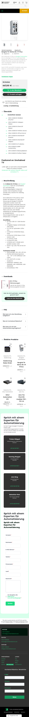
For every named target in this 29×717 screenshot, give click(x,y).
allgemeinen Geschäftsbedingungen (14, 597)
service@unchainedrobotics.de (9, 642)
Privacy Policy (9, 622)
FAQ (16, 659)
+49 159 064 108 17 (14, 466)
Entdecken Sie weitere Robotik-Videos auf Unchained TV (14, 171)
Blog (16, 662)
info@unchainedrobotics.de (8, 649)
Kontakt (24, 11)
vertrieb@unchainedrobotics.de (10, 634)
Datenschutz (16, 712)
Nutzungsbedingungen (8, 712)
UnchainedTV (18, 664)
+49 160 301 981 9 (14, 448)
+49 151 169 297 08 (14, 486)
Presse (16, 661)
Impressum (23, 712)
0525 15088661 (6, 632)
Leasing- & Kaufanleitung (11, 106)
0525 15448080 (5, 640)
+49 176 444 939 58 (14, 504)
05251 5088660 (5, 647)
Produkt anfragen (16, 94)
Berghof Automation (7, 50)
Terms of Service (20, 622)
